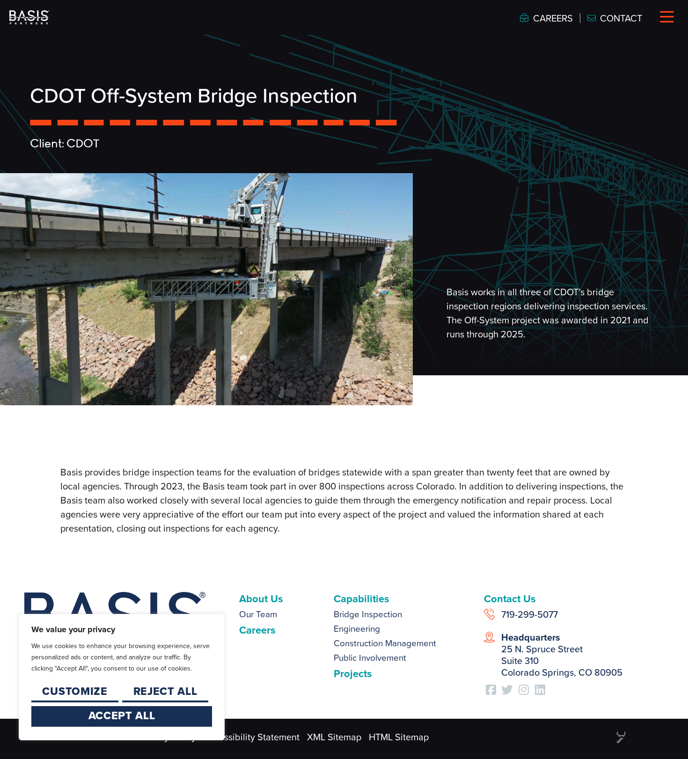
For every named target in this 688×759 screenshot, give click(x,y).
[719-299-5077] (489, 614)
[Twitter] (507, 689)
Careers (257, 630)
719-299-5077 (529, 614)
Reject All (165, 691)
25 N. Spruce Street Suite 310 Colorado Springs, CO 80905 (561, 654)
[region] (122, 677)
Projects (353, 673)
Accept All (121, 715)
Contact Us (510, 598)
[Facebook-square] (491, 689)
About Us (261, 598)
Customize (74, 691)
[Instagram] (524, 689)
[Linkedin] (540, 689)
